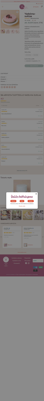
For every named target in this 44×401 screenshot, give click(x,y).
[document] (22, 200)
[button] (36, 193)
